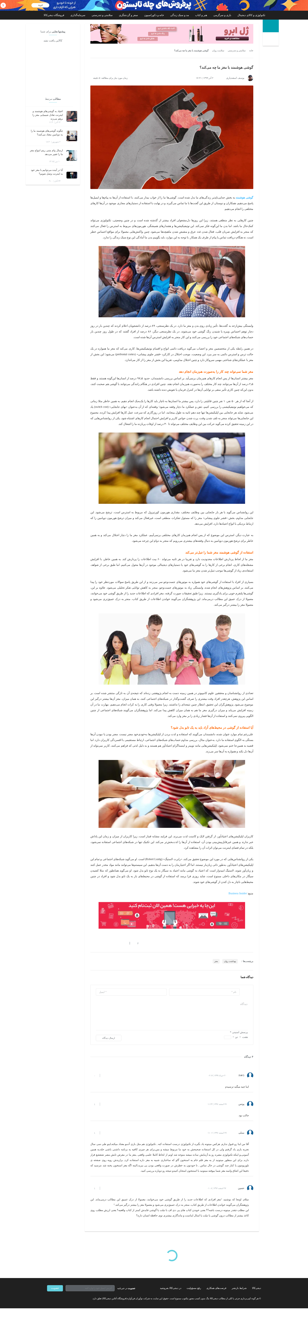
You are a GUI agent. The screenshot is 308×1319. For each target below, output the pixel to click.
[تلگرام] (48, 1298)
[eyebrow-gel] (171, 34)
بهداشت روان (230, 961)
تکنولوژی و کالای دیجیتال (251, 15)
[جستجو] (271, 39)
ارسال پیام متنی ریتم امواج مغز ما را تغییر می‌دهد (46, 152)
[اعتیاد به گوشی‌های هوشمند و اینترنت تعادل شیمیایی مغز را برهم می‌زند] (71, 116)
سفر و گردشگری (128, 15)
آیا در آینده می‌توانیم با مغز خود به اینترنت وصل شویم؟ (47, 172)
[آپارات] (67, 1298)
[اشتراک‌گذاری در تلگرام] (91, 943)
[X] (61, 1298)
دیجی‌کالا (256, 1288)
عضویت (55, 1288)
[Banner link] (154, 5)
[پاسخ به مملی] (105, 1132)
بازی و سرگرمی (222, 15)
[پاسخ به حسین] (105, 1188)
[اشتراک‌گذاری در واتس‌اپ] (98, 943)
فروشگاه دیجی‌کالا (54, 15)
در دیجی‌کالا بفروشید (170, 1288)
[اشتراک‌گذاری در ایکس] (104, 943)
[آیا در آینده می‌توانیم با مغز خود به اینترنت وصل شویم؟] (71, 175)
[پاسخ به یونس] (105, 1104)
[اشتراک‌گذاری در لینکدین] (117, 943)
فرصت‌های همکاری (216, 1288)
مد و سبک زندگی (179, 15)
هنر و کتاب (201, 15)
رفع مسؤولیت (194, 1288)
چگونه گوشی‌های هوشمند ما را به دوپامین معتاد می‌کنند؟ (47, 133)
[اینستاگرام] (54, 1298)
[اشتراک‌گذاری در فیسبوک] (111, 943)
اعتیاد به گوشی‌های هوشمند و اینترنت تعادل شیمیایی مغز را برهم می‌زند (47, 115)
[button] (136, 943)
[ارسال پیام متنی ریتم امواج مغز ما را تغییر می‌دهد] (71, 155)
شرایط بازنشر (239, 1288)
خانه (251, 50)
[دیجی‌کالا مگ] (271, 26)
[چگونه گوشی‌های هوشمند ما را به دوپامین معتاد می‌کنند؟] (71, 136)
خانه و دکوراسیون (154, 15)
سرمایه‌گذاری (77, 15)
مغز (216, 961)
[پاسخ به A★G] (105, 1075)
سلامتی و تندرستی (102, 15)
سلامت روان (218, 50)
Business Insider (238, 893)
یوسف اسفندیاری (235, 78)
